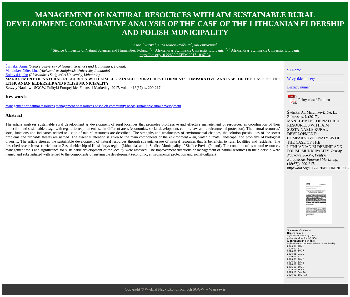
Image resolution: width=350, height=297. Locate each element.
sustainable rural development (158, 106)
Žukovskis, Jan (16, 75)
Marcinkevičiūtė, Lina (22, 70)
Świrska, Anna (16, 66)
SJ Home (294, 70)
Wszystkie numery (301, 79)
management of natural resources (30, 106)
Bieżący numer (298, 87)
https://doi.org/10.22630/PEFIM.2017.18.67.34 (175, 55)
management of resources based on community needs (95, 106)
